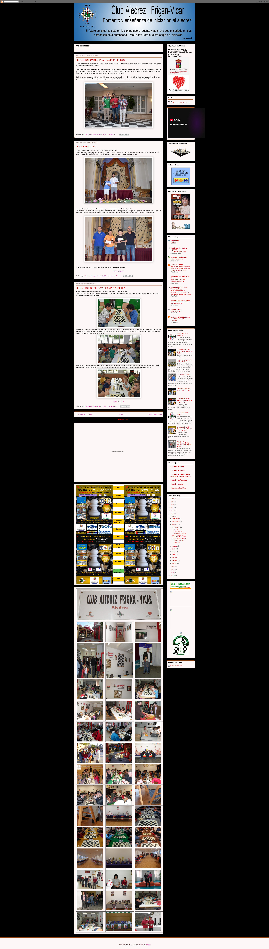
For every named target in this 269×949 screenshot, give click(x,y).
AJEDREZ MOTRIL (177, 265)
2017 (172, 516)
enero (174, 563)
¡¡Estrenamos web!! (176, 303)
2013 (172, 575)
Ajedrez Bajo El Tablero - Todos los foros (179, 288)
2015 (172, 570)
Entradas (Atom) (123, 419)
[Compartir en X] (124, 135)
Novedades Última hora (118, 522)
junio (174, 549)
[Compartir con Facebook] (126, 135)
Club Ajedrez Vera (177, 484)
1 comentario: (111, 134)
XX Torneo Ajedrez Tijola (178, 251)
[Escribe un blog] (122, 135)
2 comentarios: (112, 406)
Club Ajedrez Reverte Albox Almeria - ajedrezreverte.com (181, 301)
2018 (172, 513)
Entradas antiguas (155, 414)
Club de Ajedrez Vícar (178, 488)
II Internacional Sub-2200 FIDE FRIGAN (184, 389)
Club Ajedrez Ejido (177, 466)
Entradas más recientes (84, 414)
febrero (175, 560)
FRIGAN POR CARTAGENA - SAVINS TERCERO (100, 59)
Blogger (148, 945)
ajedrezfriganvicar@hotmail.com (179, 103)
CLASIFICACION (118, 271)
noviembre (176, 521)
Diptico (118, 529)
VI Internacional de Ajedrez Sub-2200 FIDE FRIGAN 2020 (185, 428)
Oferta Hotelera (118, 496)
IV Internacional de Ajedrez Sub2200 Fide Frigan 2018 (184, 400)
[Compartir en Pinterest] (128, 135)
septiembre (176, 527)
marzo (174, 557)
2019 (172, 510)
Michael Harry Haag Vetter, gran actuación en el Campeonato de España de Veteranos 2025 (180, 268)
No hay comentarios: (114, 276)
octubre (175, 524)
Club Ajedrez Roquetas (179, 480)
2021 (172, 505)
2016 (172, 567)
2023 (172, 499)
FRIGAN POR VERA (86, 146)
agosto (174, 546)
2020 (172, 507)
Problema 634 (175, 242)
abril (174, 554)
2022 (172, 502)
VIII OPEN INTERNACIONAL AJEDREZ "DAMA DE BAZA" (184, 443)
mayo (174, 552)
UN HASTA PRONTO (184, 374)
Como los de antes (176, 311)
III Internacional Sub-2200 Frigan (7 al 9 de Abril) (184, 351)
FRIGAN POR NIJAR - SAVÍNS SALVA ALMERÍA (100, 287)
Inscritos (118, 512)
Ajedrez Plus (175, 240)
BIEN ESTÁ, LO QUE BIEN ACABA (184, 361)
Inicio (121, 414)
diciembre (175, 518)
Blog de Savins (176, 309)
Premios (118, 487)
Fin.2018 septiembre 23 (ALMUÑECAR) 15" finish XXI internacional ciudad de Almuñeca (181, 292)
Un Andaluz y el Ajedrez (179, 257)
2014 (172, 572)
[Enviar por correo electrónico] (120, 135)
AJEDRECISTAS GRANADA (180, 317)
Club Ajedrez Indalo (178, 470)
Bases (118, 504)
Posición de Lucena (177, 259)
